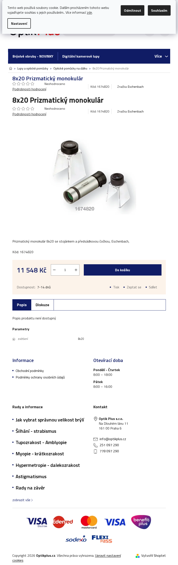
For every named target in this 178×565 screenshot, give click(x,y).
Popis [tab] (22, 305)
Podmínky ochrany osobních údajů (40, 377)
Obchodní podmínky (30, 370)
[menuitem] (33, 56)
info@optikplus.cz (113, 438)
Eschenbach (136, 86)
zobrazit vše (21, 499)
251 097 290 (109, 445)
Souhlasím (159, 10)
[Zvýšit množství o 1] (76, 269)
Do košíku (122, 270)
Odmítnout (132, 10)
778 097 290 (109, 451)
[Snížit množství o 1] (54, 269)
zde (89, 12)
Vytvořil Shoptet (153, 555)
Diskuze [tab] (42, 305)
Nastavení (19, 23)
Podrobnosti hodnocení (29, 89)
